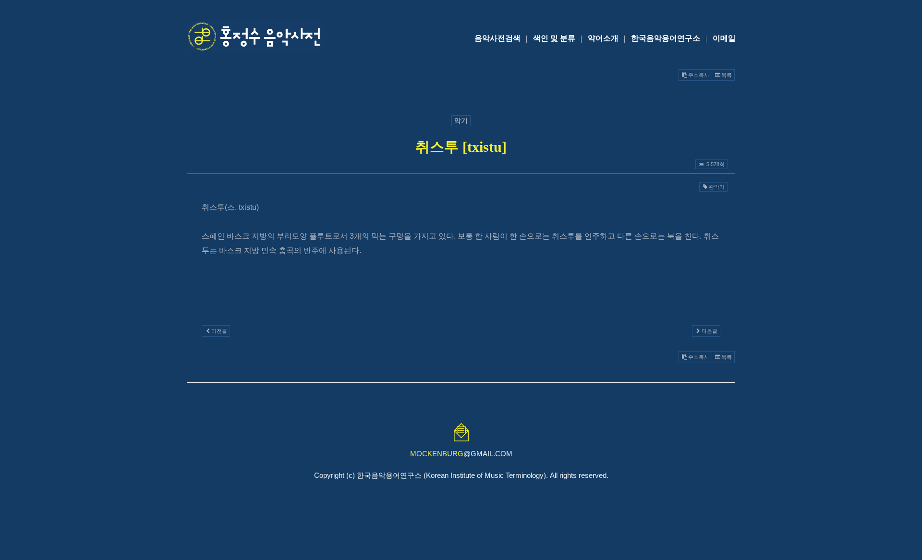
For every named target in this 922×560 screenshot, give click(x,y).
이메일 (724, 38)
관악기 (717, 187)
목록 (726, 75)
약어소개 (603, 38)
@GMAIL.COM (461, 454)
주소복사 (698, 75)
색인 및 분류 (554, 38)
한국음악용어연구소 (665, 38)
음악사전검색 (497, 38)
